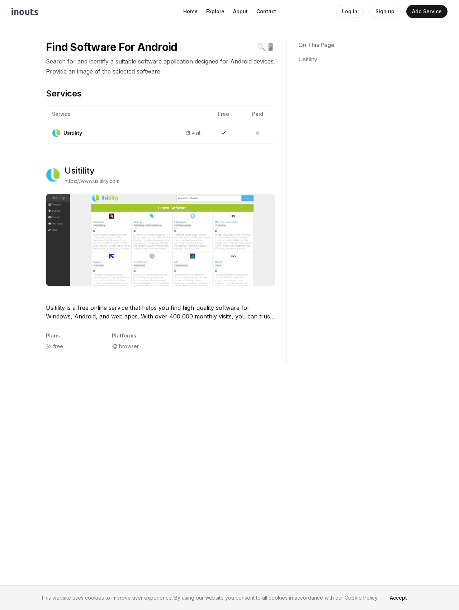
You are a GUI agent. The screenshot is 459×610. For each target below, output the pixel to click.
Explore (215, 11)
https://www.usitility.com (92, 181)
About (240, 11)
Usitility (80, 170)
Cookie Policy (361, 598)
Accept (398, 598)
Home (190, 11)
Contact (266, 11)
